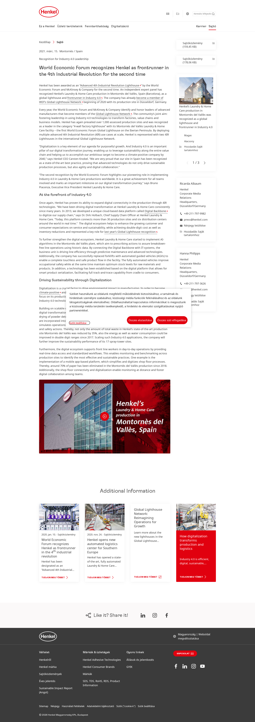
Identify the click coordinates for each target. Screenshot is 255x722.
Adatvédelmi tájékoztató (100, 706)
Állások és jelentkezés (140, 659)
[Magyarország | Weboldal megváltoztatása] (187, 13)
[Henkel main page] (49, 12)
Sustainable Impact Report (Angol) (55, 690)
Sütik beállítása (146, 706)
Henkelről (45, 659)
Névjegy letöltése (195, 225)
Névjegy (55, 706)
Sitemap (43, 706)
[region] (128, 308)
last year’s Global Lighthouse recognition (130, 231)
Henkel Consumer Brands (99, 667)
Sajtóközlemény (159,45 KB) (192, 44)
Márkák (87, 674)
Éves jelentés (47, 681)
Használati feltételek (73, 706)
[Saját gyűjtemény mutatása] (177, 13)
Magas (188, 135)
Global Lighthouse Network (113, 114)
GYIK (129, 667)
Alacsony (189, 141)
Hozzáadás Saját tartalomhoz (193, 148)
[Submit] (213, 14)
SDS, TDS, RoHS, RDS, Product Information (101, 683)
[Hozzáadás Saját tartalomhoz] (213, 45)
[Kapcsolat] (167, 13)
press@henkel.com (196, 219)
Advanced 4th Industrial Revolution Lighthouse (109, 85)
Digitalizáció (120, 26)
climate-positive (49, 292)
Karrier (201, 26)
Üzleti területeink (69, 26)
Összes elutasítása (140, 320)
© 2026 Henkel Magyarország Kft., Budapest (63, 715)
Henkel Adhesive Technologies (102, 659)
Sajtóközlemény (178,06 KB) (192, 60)
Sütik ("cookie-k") (125, 706)
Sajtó (212, 26)
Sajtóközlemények (50, 674)
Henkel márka (48, 667)
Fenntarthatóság (97, 26)
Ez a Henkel (47, 26)
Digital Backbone (155, 211)
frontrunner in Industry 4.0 (84, 98)
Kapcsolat (183, 654)
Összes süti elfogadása (171, 320)
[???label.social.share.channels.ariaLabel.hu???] (143, 615)
